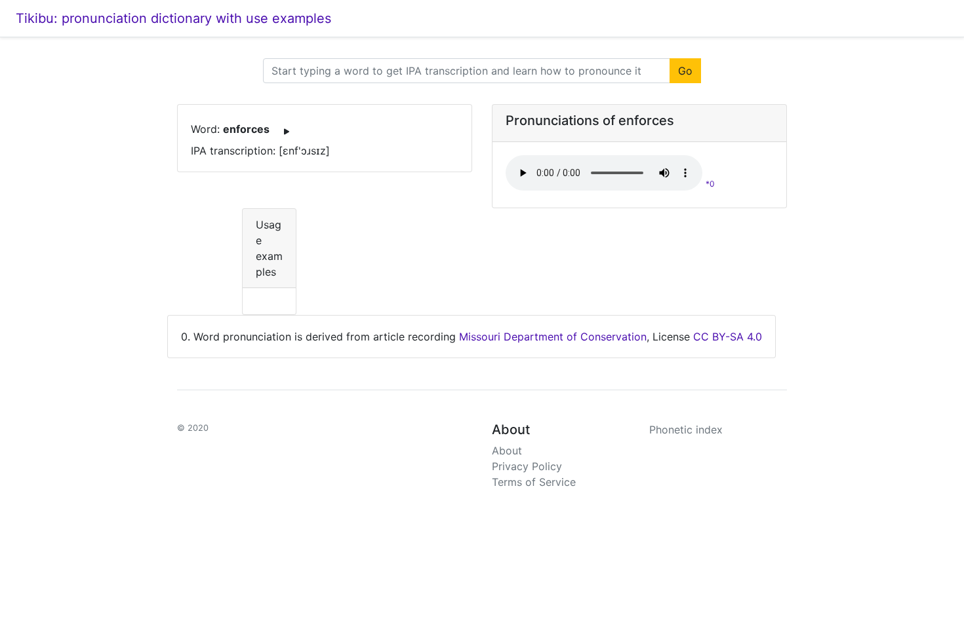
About (507, 450)
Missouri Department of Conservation (553, 336)
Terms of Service (534, 481)
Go (685, 70)
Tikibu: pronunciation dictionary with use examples (173, 18)
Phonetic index (686, 429)
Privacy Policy (527, 466)
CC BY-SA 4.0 (727, 336)
